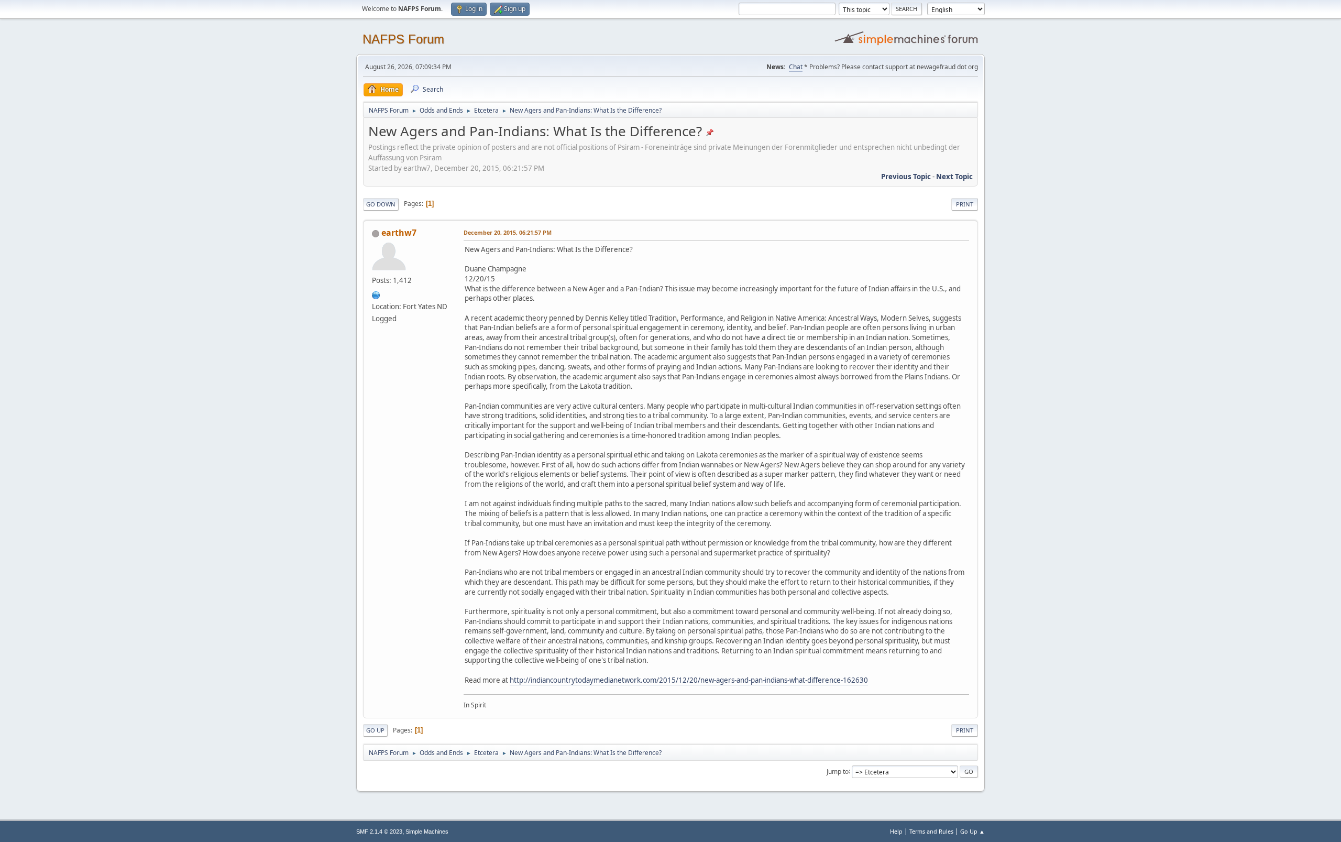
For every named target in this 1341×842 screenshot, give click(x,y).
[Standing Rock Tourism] (376, 294)
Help (896, 831)
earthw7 (398, 232)
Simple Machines (426, 831)
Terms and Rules (931, 831)
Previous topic (906, 176)
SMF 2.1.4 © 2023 (379, 831)
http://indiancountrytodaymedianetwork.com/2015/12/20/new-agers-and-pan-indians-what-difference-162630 (689, 680)
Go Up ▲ (972, 831)
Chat (796, 66)
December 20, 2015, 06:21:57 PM (508, 232)
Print (964, 204)
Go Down (380, 204)
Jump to (838, 771)
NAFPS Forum (403, 39)
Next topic (954, 176)
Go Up (375, 730)
